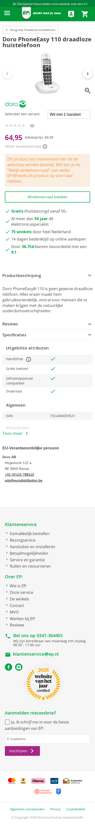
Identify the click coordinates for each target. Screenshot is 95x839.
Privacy (55, 809)
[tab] (47, 275)
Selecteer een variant (22, 114)
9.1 (86, 4)
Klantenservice (21, 524)
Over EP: (14, 577)
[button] (47, 275)
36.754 (17, 4)
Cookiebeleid (75, 809)
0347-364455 (50, 635)
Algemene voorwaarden (27, 809)
